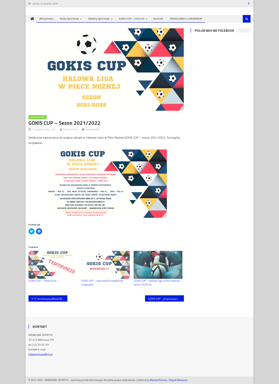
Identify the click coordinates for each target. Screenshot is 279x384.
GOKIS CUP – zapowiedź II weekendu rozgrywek (102, 282)
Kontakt (158, 19)
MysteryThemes (158, 380)
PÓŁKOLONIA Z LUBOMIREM (186, 19)
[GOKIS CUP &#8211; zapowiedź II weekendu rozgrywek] (105, 265)
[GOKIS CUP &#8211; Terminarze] (52, 265)
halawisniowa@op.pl (40, 354)
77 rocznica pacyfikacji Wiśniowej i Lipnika (50, 299)
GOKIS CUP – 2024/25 (131, 19)
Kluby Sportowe (69, 19)
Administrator (71, 129)
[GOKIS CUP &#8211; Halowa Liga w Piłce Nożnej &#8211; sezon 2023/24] (158, 265)
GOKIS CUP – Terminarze (42, 281)
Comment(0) (92, 129)
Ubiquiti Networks (178, 380)
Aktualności (46, 19)
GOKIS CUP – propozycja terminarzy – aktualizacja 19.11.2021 (166, 299)
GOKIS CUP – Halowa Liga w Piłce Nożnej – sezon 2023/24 (158, 282)
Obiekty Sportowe (99, 19)
